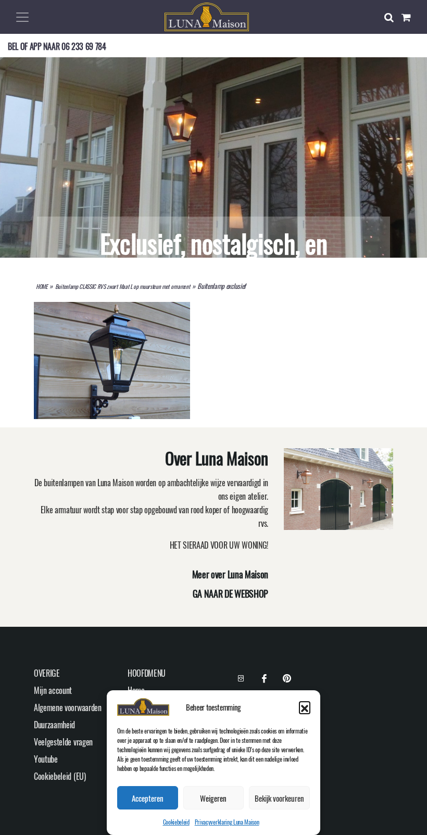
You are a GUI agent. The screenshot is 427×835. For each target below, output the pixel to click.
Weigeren (213, 798)
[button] (304, 707)
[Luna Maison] (207, 15)
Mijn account (53, 690)
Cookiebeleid (176, 821)
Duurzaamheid (54, 724)
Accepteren (148, 798)
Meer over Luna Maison (230, 574)
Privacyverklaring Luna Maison (227, 821)
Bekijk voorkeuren (279, 798)
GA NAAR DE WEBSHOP (230, 593)
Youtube (46, 759)
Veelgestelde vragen (63, 742)
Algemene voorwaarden (68, 707)
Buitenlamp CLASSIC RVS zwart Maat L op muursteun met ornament (122, 286)
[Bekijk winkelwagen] (410, 17)
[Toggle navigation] (22, 17)
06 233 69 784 (83, 46)
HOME (41, 286)
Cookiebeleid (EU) (60, 776)
